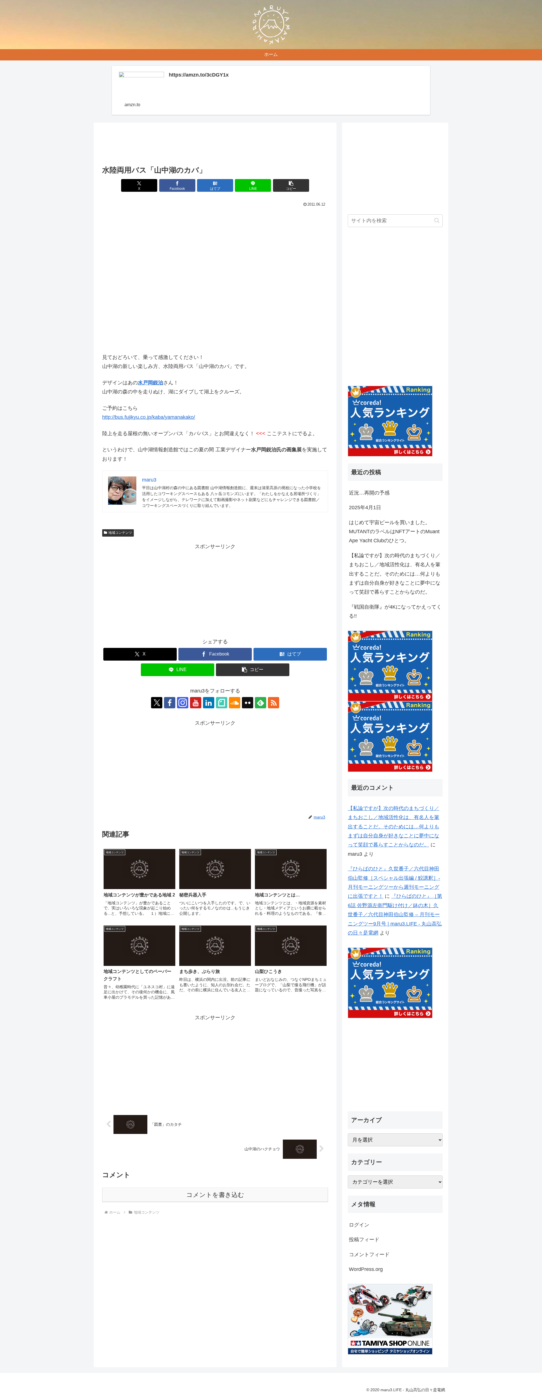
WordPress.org (366, 1269)
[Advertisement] (215, 145)
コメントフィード (369, 1254)
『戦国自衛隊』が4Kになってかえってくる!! (395, 611)
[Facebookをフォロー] (169, 702)
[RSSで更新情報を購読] (273, 702)
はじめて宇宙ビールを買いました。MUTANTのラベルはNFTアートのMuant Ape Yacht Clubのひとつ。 (394, 532)
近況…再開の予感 (369, 493)
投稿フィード (364, 1239)
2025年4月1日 (365, 507)
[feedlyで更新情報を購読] (260, 702)
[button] (291, 185)
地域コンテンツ (120, 533)
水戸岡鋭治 (150, 383)
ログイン (359, 1225)
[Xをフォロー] (156, 702)
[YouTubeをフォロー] (195, 702)
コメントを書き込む (215, 1194)
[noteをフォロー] (221, 702)
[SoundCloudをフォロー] (234, 702)
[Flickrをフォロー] (247, 702)
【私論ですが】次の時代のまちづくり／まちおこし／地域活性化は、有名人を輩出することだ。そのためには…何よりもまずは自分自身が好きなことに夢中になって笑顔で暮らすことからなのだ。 (394, 574)
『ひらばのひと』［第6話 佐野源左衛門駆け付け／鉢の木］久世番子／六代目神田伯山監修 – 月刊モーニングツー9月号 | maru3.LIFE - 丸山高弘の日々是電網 (395, 914)
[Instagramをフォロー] (182, 702)
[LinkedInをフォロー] (208, 702)
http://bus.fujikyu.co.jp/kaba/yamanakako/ (148, 417)
